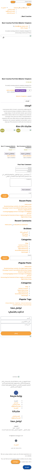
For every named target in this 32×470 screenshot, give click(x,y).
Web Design (24, 252)
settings (15, 462)
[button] (11, 90)
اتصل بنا (3, 8)
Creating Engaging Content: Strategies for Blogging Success (17, 212)
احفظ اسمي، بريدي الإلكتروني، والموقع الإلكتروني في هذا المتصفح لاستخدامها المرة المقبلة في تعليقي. (16, 175)
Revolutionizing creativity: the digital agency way (17, 206)
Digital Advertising (23, 247)
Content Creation (23, 245)
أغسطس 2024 (24, 232)
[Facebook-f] (16, 393)
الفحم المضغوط (10, 11)
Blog (26, 243)
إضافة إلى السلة (20, 90)
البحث (30, 193)
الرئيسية (25, 8)
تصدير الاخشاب (11, 13)
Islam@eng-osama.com (21, 26)
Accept (27, 467)
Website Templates (21, 96)
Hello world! (28, 204)
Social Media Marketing (21, 250)
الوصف (27, 101)
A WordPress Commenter (21, 224)
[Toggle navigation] (29, 4)
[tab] (27, 101)
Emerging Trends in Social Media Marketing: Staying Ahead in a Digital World (17, 209)
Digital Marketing (23, 248)
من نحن (20, 8)
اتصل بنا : (16, 445)
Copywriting (17, 303)
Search (29, 255)
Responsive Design (27, 304)
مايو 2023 (25, 236)
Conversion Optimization (26, 303)
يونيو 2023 (25, 234)
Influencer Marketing (9, 303)
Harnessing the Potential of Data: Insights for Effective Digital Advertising (16, 216)
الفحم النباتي (11, 9)
